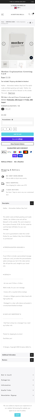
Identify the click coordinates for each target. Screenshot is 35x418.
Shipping (12, 81)
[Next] (31, 43)
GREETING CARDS (10, 22)
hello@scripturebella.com (19, 5)
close (3, 1)
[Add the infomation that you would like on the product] (12, 119)
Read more (11, 93)
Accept (17, 415)
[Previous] (3, 43)
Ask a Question (19, 162)
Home (2, 22)
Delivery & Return (6, 162)
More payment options (17, 144)
